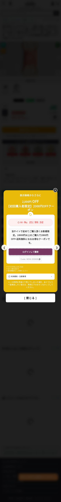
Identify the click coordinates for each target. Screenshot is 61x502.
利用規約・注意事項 (18, 276)
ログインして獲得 (30, 251)
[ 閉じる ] (30, 298)
